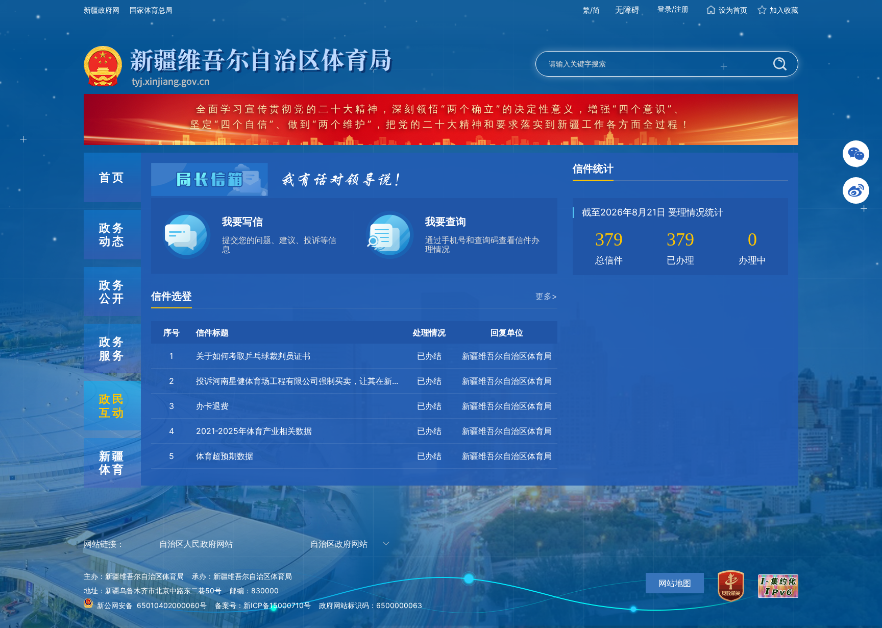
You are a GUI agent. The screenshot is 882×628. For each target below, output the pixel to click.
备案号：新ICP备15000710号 (263, 605)
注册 (681, 9)
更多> (546, 296)
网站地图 (674, 583)
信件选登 (171, 296)
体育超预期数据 (224, 456)
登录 (664, 9)
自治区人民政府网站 (196, 544)
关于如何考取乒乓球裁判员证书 (253, 356)
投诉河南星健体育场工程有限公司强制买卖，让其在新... (297, 381)
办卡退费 (212, 406)
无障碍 (627, 9)
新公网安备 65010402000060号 (152, 605)
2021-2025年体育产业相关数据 (254, 431)
